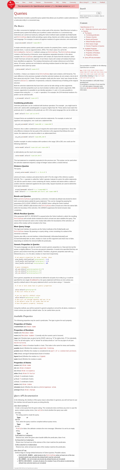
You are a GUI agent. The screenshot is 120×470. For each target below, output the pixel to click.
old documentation (92, 88)
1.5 (81, 78)
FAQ (57, 2)
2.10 (92, 70)
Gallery (64, 2)
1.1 (94, 78)
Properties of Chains (92, 50)
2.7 (88, 72)
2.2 (82, 74)
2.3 (105, 72)
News (23, 2)
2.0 (88, 74)
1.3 (87, 78)
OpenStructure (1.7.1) (87, 27)
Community (73, 2)
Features (38, 2)
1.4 (84, 78)
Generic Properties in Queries (95, 46)
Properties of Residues (93, 53)
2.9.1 (101, 70)
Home (17, 2)
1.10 (95, 74)
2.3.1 (101, 72)
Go (99, 13)
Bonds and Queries (92, 39)
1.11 (91, 74)
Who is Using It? (84, 2)
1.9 (99, 74)
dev (81, 70)
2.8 (85, 72)
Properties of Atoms (92, 55)
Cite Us (94, 2)
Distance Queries (91, 37)
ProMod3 (102, 2)
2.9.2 (96, 70)
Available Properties (91, 48)
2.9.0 (81, 72)
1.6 (103, 76)
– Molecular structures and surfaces (94, 29)
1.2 (91, 78)
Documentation (48, 2)
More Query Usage (92, 44)
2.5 (95, 72)
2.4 (98, 72)
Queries (85, 31)
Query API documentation (92, 57)
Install (30, 2)
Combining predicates (92, 35)
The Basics (88, 33)
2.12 (72, 6)
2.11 (89, 70)
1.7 (99, 76)
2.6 (92, 72)
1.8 (102, 74)
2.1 (85, 74)
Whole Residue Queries (93, 41)
